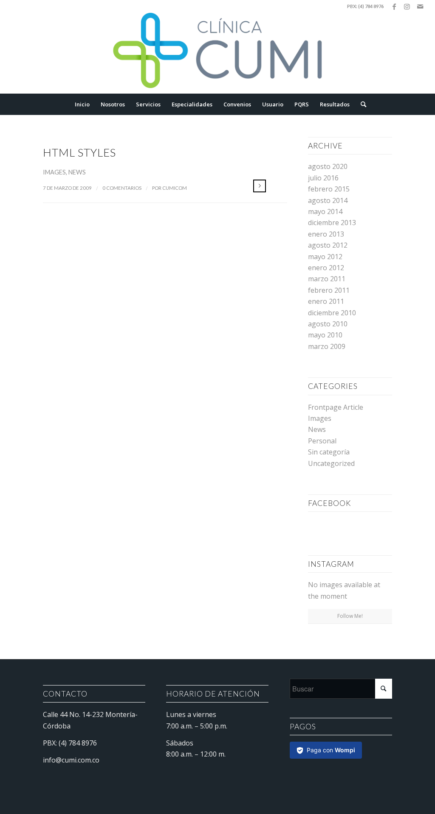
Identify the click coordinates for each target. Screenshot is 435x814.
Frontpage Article (335, 407)
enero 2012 (326, 267)
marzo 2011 (326, 278)
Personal (322, 441)
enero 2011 (326, 301)
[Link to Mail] (420, 6)
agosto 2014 (327, 200)
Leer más (259, 186)
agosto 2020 (327, 166)
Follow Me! (350, 616)
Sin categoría (329, 452)
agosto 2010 (327, 323)
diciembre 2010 (332, 312)
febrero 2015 (329, 189)
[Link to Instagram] (407, 6)
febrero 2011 (329, 290)
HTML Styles (79, 152)
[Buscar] (360, 104)
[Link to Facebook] (394, 6)
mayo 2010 (325, 335)
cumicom (174, 188)
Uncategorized (331, 463)
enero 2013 (326, 234)
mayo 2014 (325, 211)
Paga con (331, 750)
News (77, 172)
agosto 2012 (327, 245)
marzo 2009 (326, 346)
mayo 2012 (325, 256)
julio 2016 (323, 178)
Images (54, 172)
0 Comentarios (121, 188)
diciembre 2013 (332, 222)
